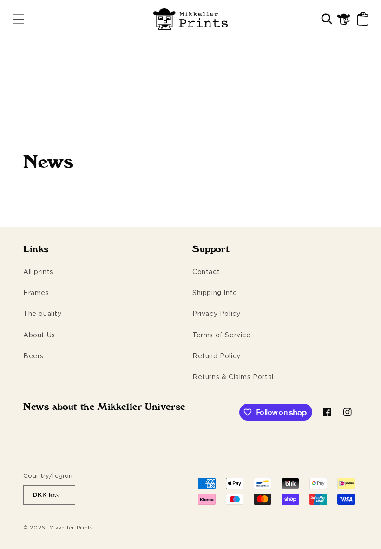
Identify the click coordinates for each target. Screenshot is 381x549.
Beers (33, 355)
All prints (38, 271)
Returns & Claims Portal (233, 376)
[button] (18, 19)
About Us (39, 334)
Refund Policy (216, 355)
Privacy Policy (216, 313)
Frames (36, 292)
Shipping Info (214, 292)
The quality (42, 313)
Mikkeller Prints (71, 527)
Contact (206, 271)
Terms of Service (221, 334)
